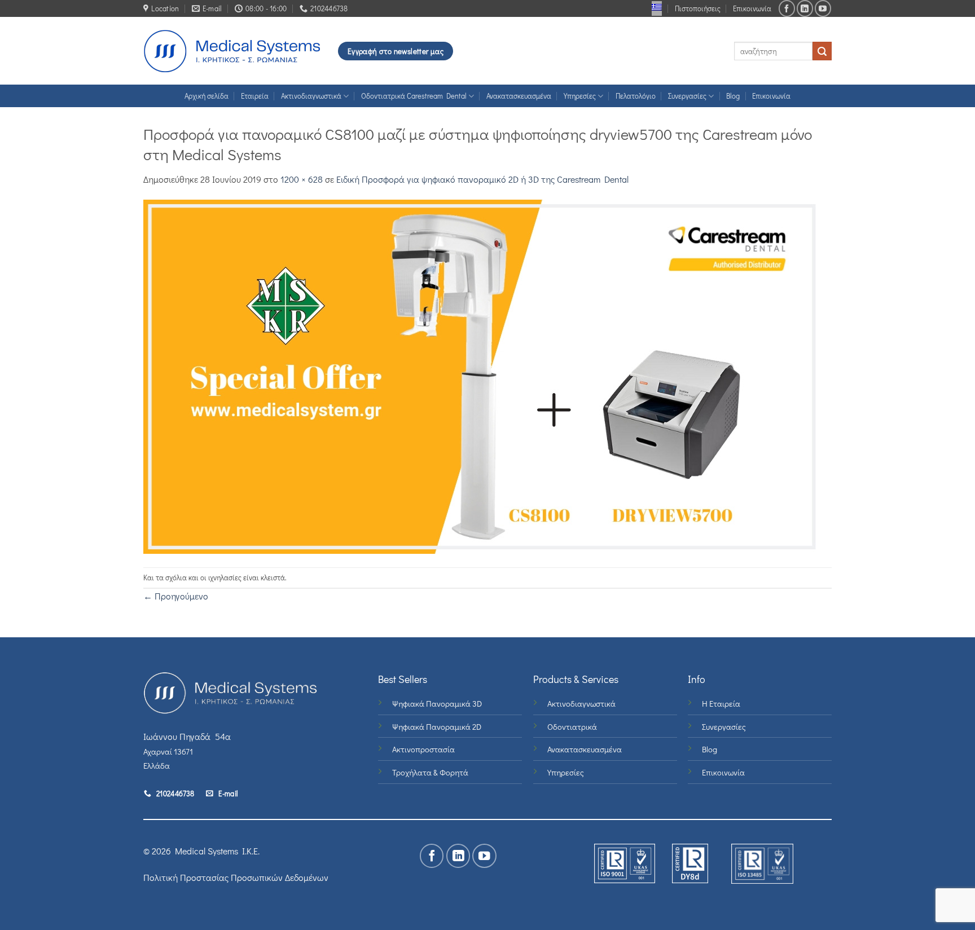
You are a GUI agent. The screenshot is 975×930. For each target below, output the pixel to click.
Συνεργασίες (687, 95)
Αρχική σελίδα (207, 95)
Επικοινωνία (752, 8)
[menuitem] (657, 7)
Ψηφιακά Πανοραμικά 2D (436, 726)
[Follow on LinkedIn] (805, 8)
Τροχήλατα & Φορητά (430, 772)
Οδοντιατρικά (572, 726)
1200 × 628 (301, 179)
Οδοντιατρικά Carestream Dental (414, 95)
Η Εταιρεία (721, 703)
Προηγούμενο (175, 596)
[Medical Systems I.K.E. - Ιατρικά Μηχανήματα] (232, 51)
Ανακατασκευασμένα (518, 95)
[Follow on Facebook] (787, 8)
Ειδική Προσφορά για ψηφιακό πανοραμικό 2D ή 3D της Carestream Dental (482, 179)
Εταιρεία (255, 95)
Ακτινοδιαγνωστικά (311, 95)
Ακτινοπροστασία (423, 749)
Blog (733, 95)
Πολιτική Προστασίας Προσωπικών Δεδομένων (235, 877)
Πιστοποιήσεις (698, 8)
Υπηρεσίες (580, 95)
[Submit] (822, 51)
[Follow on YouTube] (823, 8)
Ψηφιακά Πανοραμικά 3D (437, 703)
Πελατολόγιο (636, 95)
